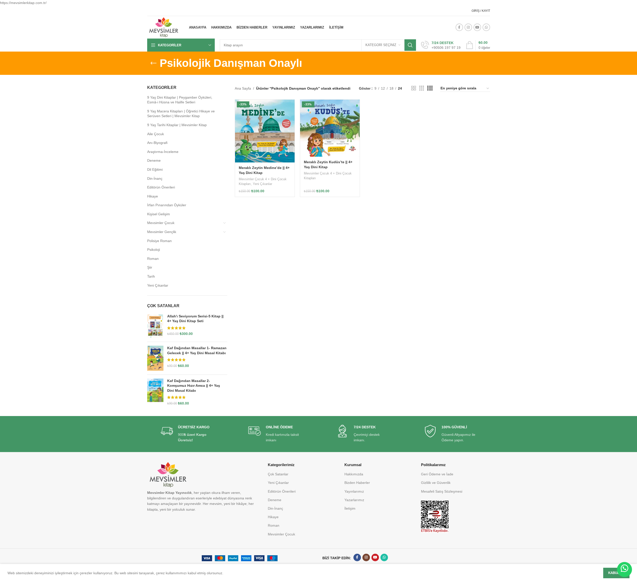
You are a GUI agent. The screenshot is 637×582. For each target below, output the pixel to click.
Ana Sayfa (243, 88)
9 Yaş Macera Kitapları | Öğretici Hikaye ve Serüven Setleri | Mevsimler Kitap (181, 113)
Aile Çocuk (155, 134)
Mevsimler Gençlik (161, 232)
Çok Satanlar (278, 474)
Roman (153, 259)
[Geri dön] (153, 63)
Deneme (154, 160)
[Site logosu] (163, 27)
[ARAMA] (410, 45)
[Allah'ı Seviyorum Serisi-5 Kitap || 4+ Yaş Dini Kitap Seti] (155, 326)
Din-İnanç (154, 178)
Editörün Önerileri (161, 187)
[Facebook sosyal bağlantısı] (459, 27)
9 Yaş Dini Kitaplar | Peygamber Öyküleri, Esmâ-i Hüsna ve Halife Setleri (179, 99)
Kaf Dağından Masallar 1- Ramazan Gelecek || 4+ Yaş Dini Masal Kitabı (197, 350)
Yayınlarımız (354, 491)
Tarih (151, 276)
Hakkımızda (353, 474)
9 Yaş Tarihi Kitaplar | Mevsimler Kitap (177, 125)
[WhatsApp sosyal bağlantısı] (486, 27)
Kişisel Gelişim (158, 214)
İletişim (349, 508)
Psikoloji (153, 250)
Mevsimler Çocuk (160, 223)
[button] (624, 569)
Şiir (149, 267)
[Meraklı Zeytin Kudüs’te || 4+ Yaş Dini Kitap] (330, 128)
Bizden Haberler (357, 483)
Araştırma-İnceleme (162, 152)
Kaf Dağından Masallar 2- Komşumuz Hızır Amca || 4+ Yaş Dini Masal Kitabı (193, 386)
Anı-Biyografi (157, 143)
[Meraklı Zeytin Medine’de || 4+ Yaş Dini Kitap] (265, 131)
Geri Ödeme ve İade (437, 474)
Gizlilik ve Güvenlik (436, 483)
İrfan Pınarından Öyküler (166, 205)
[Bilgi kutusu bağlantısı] (441, 45)
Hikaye (152, 196)
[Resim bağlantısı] (435, 516)
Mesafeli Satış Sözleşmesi (441, 491)
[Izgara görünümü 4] (430, 88)
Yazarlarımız (354, 500)
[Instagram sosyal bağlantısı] (468, 27)
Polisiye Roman (159, 241)
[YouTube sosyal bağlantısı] (477, 27)
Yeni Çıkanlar (157, 285)
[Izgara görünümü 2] (413, 88)
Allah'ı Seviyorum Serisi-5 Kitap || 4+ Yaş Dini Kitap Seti (195, 318)
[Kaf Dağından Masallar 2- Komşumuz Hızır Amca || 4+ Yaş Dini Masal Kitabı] (155, 392)
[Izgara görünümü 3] (421, 88)
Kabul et (616, 573)
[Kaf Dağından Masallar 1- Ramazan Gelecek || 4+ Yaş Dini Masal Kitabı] (155, 358)
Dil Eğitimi (155, 169)
